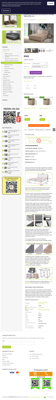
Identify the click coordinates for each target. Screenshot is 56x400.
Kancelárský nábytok (7, 88)
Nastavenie (6, 10)
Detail (27, 119)
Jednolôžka (5, 74)
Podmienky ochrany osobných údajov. (11, 6)
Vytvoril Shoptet (50, 397)
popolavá (47, 310)
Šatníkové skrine (6, 84)
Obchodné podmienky (7, 354)
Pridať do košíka (36, 72)
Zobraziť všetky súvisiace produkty (38, 125)
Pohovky (5, 78)
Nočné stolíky (7, 72)
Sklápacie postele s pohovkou (11, 59)
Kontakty (4, 355)
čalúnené (6, 70)
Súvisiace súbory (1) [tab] (39, 129)
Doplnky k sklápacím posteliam (11, 61)
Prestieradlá (5, 95)
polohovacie (7, 66)
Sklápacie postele (8, 54)
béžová (40, 310)
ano (39, 312)
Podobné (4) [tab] (31, 129)
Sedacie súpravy (6, 76)
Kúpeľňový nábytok (7, 90)
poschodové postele (9, 68)
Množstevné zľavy (6, 365)
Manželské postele (8, 64)
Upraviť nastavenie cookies (34, 397)
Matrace (5, 93)
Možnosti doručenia (28, 69)
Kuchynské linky (6, 80)
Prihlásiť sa (6, 347)
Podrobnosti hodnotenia (41, 20)
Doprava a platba (6, 361)
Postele (4, 52)
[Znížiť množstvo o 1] (29, 73)
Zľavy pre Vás (5, 357)
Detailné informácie (28, 81)
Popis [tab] (25, 129)
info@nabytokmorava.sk (37, 354)
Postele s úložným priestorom (11, 62)
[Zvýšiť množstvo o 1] (29, 72)
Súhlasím (50, 3)
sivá (43, 310)
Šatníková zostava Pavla (8, 82)
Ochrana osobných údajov (8, 363)
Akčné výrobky (6, 50)
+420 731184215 (35, 356)
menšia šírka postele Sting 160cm (33, 190)
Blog (3, 359)
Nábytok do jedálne (7, 86)
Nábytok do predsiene (8, 92)
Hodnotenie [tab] (48, 129)
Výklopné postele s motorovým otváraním (12, 56)
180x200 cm (41, 307)
